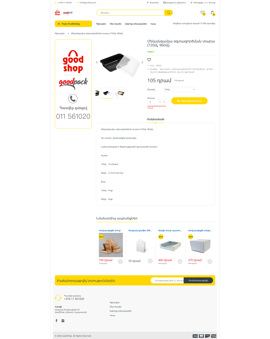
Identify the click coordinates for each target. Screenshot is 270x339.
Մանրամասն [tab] (155, 119)
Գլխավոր (60, 33)
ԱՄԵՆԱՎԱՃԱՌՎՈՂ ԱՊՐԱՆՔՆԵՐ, (189, 69)
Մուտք (212, 2)
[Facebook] (56, 320)
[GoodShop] (63, 12)
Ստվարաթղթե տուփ (110, 230)
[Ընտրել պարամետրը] (120, 261)
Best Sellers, (165, 69)
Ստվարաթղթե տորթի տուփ (200, 230)
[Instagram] (62, 320)
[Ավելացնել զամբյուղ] (180, 261)
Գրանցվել (198, 2)
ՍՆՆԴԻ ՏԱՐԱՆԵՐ (186, 72)
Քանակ (151, 98)
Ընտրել (151, 89)
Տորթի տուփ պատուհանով (170, 230)
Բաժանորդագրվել (198, 280)
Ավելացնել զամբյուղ (191, 101)
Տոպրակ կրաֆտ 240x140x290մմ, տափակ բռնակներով (141, 230)
